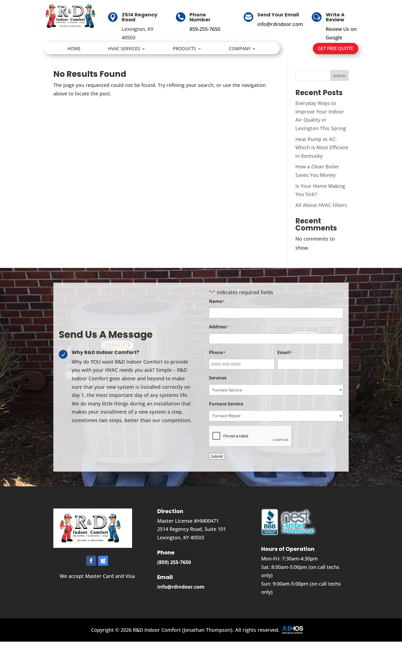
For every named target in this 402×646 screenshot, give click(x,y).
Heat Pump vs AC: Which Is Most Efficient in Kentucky (321, 147)
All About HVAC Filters (321, 205)
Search (339, 75)
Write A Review (335, 17)
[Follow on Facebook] (91, 561)
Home (74, 49)
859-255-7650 (205, 29)
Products (184, 49)
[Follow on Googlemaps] (103, 561)
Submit (217, 456)
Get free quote (335, 48)
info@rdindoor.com (280, 24)
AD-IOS (296, 630)
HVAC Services (124, 49)
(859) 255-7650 (174, 562)
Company (239, 49)
